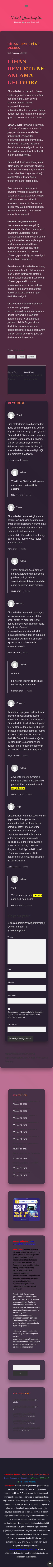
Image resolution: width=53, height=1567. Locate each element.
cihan (11, 357)
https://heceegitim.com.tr (17, 1057)
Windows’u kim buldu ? (22, 1108)
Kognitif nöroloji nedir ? (22, 1173)
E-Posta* (11, 983)
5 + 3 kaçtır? (13, 1024)
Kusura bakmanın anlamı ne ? (25, 1130)
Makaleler (19, 350)
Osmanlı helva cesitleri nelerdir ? (26, 1122)
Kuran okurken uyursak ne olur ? (26, 1137)
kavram (31, 357)
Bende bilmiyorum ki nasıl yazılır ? (26, 1101)
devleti (21, 357)
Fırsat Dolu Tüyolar (26, 18)
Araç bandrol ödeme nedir (33, 377)
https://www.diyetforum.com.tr (20, 1054)
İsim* (9, 970)
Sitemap (9, 1061)
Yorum (10, 937)
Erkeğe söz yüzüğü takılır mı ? (25, 1115)
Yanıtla (25, 460)
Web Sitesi (12, 995)
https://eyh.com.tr (39, 1057)
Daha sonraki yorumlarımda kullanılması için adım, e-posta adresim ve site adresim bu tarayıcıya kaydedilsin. (25, 1014)
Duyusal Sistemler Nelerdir (23, 1400)
